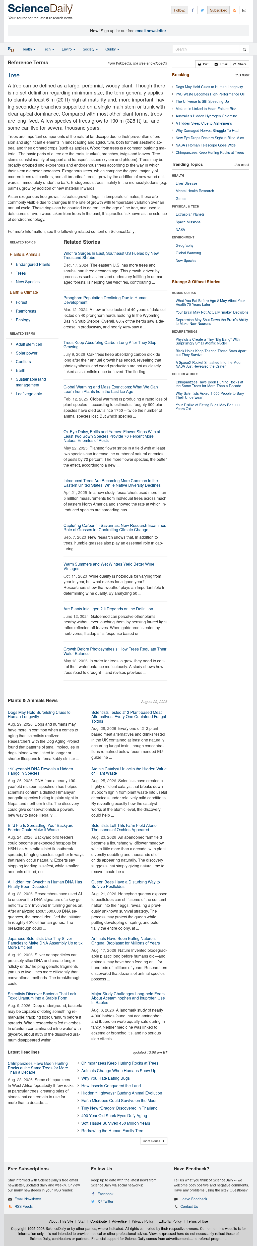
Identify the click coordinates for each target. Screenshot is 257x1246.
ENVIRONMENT (183, 237)
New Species (28, 281)
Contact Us (189, 1206)
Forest (21, 302)
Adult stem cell (29, 344)
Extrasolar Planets (190, 214)
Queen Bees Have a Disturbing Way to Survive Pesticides (125, 884)
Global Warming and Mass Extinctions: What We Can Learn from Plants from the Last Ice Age (110, 389)
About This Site (61, 1221)
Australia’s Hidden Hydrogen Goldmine (206, 115)
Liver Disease (186, 183)
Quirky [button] (111, 49)
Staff (81, 1221)
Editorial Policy (170, 1221)
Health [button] (27, 49)
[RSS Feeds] (234, 10)
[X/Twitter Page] (203, 10)
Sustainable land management (31, 382)
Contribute (98, 1221)
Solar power (26, 353)
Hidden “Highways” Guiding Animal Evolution (121, 1093)
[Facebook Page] (193, 10)
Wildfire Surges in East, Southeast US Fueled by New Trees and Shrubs (111, 255)
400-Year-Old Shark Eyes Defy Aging (114, 1115)
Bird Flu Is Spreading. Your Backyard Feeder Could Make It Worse (41, 827)
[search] (244, 49)
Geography (185, 245)
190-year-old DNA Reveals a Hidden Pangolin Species (40, 771)
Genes (181, 198)
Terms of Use (197, 1221)
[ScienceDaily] (40, 9)
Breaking (180, 74)
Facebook (105, 1193)
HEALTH (178, 175)
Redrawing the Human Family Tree (112, 1130)
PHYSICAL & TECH (185, 206)
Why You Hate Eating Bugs (105, 1078)
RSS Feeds (24, 1206)
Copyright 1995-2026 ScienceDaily (38, 1228)
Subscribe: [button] (218, 10)
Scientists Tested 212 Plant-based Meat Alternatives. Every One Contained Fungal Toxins (128, 716)
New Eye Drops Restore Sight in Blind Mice (210, 137)
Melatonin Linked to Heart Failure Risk (206, 108)
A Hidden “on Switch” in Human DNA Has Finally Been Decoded (45, 884)
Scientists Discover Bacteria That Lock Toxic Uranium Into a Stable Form (42, 996)
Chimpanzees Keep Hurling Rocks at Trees (119, 1063)
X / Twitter (105, 1201)
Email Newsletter (28, 1198)
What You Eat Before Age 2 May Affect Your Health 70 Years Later (210, 302)
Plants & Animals (25, 254)
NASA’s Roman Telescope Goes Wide (206, 144)
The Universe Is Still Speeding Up (202, 101)
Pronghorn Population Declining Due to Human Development (105, 300)
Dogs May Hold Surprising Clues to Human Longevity (39, 714)
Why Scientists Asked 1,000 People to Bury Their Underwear (210, 395)
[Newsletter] (244, 10)
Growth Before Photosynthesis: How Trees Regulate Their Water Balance (114, 651)
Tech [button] (47, 49)
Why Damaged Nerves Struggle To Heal (207, 130)
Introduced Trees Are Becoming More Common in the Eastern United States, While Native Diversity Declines (112, 483)
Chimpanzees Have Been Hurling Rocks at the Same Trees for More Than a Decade (38, 1067)
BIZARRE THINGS (185, 331)
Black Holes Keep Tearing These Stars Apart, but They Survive (211, 352)
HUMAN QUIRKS (184, 292)
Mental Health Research (195, 190)
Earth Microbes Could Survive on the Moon (119, 1100)
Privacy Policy (143, 1221)
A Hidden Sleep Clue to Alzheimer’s (204, 123)
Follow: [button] (179, 10)
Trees (21, 273)
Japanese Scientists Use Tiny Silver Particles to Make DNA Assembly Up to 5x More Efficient (45, 942)
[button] (203, 64)
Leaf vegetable (29, 393)
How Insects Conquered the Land (111, 1085)
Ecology (23, 320)
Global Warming (188, 252)
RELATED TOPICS (23, 242)
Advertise (119, 1221)
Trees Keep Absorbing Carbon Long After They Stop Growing (109, 344)
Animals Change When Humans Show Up (118, 1070)
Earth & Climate (24, 292)
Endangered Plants (33, 264)
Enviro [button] (67, 49)
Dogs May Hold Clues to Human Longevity (209, 86)
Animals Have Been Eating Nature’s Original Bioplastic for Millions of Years (125, 940)
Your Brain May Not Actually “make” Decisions (212, 312)
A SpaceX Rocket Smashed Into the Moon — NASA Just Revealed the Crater (211, 364)
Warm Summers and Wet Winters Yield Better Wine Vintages (108, 566)
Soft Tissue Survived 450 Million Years (115, 1123)
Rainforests (26, 311)
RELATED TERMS (22, 333)
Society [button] (89, 49)
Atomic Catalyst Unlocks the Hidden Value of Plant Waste (129, 771)
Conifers (23, 361)
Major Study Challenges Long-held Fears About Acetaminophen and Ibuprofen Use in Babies (128, 998)
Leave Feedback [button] (193, 1198)
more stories (152, 1141)
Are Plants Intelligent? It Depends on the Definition (108, 609)
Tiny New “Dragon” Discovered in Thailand (119, 1108)
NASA (180, 229)
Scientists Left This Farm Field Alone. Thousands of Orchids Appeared (124, 827)
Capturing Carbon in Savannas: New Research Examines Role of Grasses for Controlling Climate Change (114, 527)
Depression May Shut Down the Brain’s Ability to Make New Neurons (212, 321)
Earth (20, 370)
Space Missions (188, 221)
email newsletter (151, 30)
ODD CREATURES (185, 374)
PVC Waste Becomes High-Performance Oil (210, 93)
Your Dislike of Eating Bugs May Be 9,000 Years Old (208, 406)
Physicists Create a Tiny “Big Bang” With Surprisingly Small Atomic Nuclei (208, 341)
